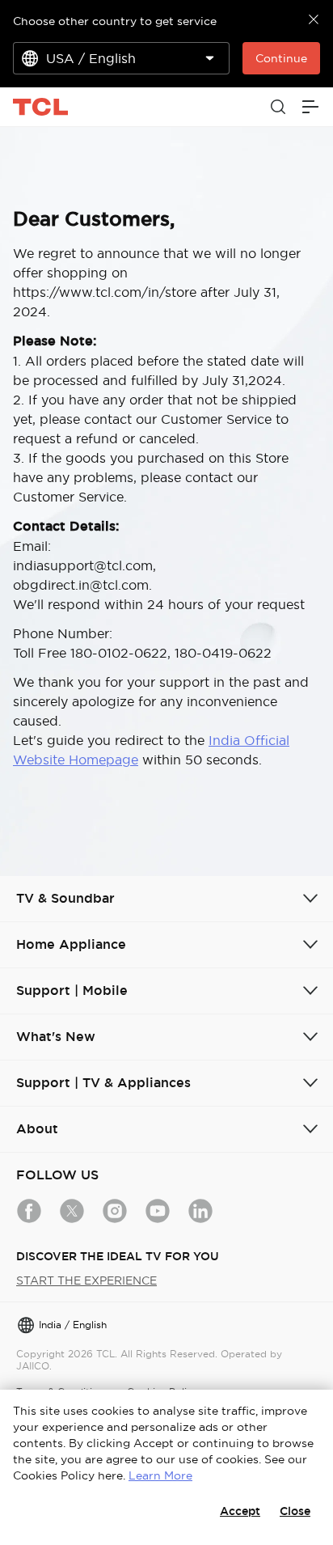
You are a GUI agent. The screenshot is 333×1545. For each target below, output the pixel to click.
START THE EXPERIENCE (86, 1280)
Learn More (160, 1475)
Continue (281, 58)
